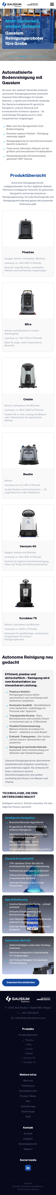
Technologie (28, 1112)
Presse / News (28, 1096)
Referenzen (28, 1086)
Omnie (29, 1049)
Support (28, 1149)
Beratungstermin (28, 1144)
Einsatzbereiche (28, 1091)
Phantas (29, 1040)
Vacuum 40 (29, 1058)
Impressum (28, 1183)
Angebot (28, 1139)
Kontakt (28, 1134)
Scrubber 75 (29, 1062)
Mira (29, 1045)
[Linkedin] (28, 1168)
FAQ (28, 1101)
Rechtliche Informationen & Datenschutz (28, 1186)
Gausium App (28, 1106)
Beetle (29, 1053)
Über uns (28, 1081)
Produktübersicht (28, 1035)
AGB (28, 1117)
